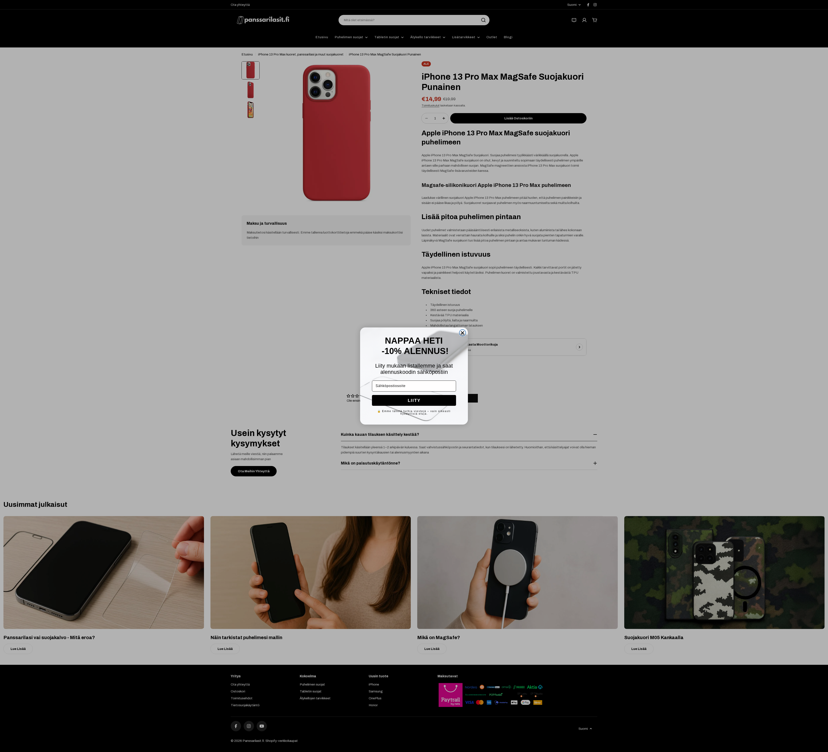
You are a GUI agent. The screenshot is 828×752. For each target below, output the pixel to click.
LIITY (414, 400)
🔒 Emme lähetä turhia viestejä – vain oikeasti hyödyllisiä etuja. (414, 412)
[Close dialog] (462, 333)
